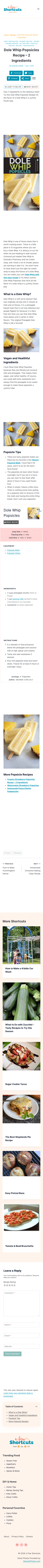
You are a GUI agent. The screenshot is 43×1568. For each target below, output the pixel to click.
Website (8, 1346)
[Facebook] (17, 1545)
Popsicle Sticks (13, 553)
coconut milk (17, 599)
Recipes (19, 45)
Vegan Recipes (28, 45)
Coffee (9, 1516)
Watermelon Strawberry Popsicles (23, 785)
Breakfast (10, 1467)
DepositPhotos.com (31, 1561)
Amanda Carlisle (17, 66)
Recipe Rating (10, 1282)
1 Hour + (8, 853)
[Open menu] (38, 9)
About (6, 1536)
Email (8, 1336)
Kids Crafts (11, 1494)
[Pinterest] (26, 1545)
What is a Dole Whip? (18, 1412)
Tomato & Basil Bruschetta (19, 1246)
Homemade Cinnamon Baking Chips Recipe (32, 869)
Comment (10, 1293)
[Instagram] (21, 1545)
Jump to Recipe (14, 87)
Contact (29, 1536)
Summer (17, 853)
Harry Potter (11, 1513)
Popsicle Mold (13, 550)
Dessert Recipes (26, 41)
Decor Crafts (12, 1497)
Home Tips (11, 1487)
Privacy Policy (17, 1536)
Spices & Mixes (13, 1471)
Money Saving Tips (14, 1490)
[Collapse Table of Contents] (36, 1406)
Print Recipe (32, 87)
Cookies (9, 1520)
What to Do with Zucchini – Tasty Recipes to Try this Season (19, 1028)
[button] (34, 138)
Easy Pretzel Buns (14, 1193)
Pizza (8, 1523)
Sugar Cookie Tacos (16, 1084)
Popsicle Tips (14, 1418)
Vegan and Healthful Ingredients (23, 1415)
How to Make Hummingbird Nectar (9, 869)
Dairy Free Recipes (11, 41)
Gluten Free (24, 43)
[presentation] (21, 945)
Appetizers (11, 1464)
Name (8, 1325)
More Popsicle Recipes (19, 1421)
